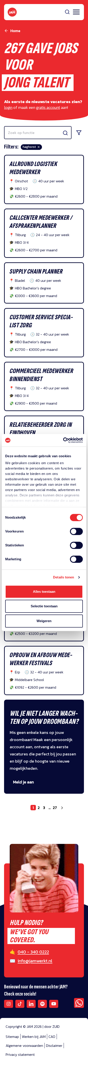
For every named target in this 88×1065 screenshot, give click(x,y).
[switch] (76, 534)
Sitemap (12, 1036)
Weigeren (44, 621)
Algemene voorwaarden (24, 1045)
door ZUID (52, 1026)
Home (15, 30)
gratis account (48, 107)
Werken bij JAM (34, 1036)
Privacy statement (20, 1054)
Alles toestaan (44, 591)
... (50, 807)
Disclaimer (54, 1045)
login (8, 107)
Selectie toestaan (44, 606)
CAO (52, 1036)
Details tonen (63, 577)
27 (55, 807)
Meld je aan (23, 782)
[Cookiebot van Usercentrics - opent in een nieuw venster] (63, 440)
